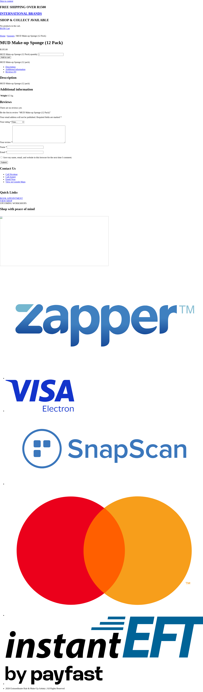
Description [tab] (11, 67)
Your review (6, 142)
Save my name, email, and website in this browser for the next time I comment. (37, 157)
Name (3, 147)
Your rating (5, 122)
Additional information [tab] (15, 69)
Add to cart (5, 57)
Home (2, 36)
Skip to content (6, 1)
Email (3, 152)
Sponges (11, 36)
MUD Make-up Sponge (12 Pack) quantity (18, 54)
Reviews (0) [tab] (11, 72)
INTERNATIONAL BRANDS (21, 13)
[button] (13, 203)
